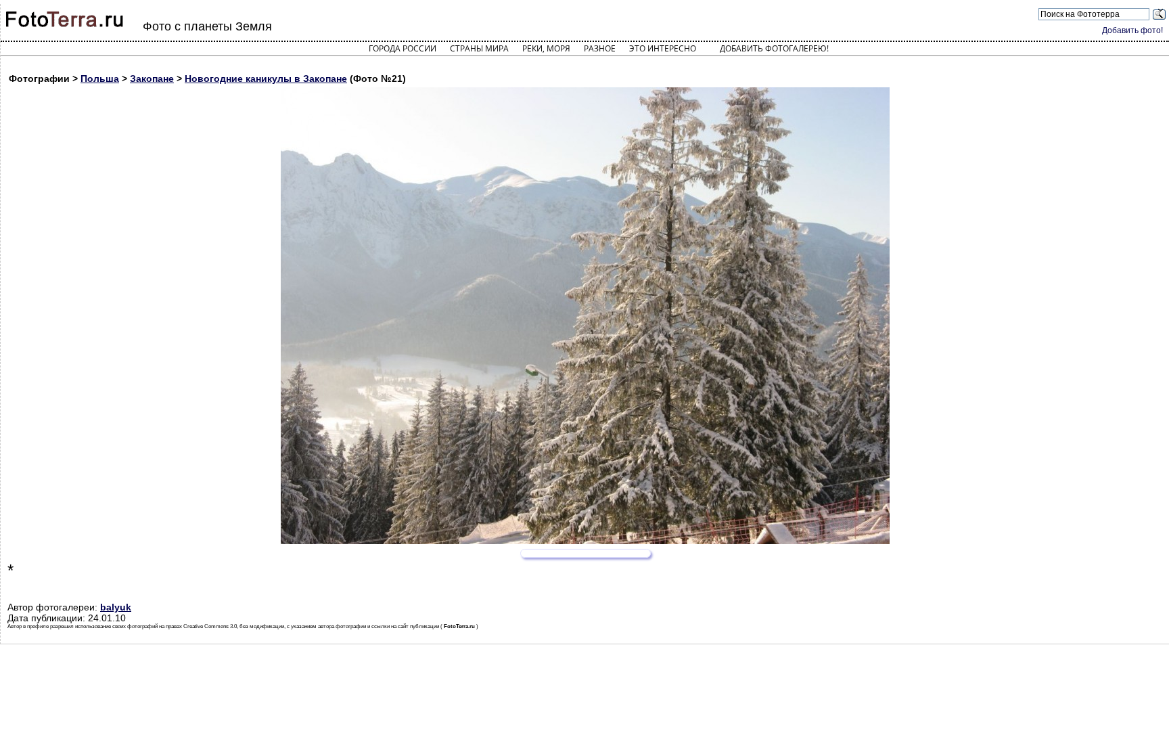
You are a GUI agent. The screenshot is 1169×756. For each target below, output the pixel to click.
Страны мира (479, 48)
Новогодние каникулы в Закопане (266, 78)
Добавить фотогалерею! (774, 48)
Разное (600, 48)
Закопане (152, 78)
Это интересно (662, 48)
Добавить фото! (1132, 30)
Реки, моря (546, 48)
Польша (100, 78)
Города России (402, 48)
